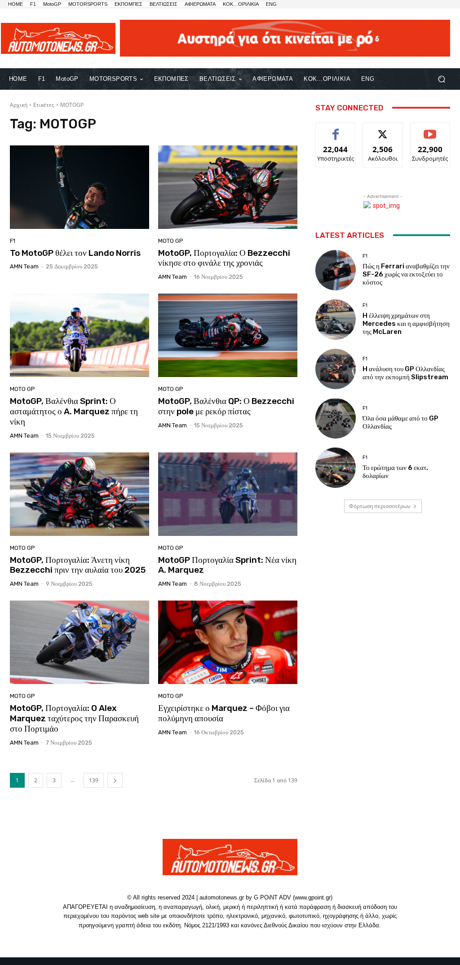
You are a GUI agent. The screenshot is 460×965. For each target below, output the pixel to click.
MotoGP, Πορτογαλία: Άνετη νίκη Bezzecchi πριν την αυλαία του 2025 (78, 565)
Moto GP (170, 241)
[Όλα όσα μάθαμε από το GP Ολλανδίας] (335, 418)
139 (93, 780)
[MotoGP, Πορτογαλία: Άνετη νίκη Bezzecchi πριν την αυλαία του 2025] (79, 494)
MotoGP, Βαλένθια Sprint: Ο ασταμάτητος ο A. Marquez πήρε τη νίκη (74, 411)
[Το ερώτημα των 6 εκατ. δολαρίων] (335, 467)
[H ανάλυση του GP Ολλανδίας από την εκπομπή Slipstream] (335, 369)
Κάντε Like (335, 129)
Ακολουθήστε (383, 129)
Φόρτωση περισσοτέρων (380, 506)
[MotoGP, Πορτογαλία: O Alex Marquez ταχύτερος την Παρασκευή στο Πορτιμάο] (79, 642)
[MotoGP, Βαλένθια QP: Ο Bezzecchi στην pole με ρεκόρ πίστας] (227, 335)
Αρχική (18, 105)
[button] (441, 78)
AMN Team (24, 266)
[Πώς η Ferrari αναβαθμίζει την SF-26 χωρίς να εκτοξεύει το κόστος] (335, 270)
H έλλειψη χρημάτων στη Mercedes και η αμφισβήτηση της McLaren (406, 323)
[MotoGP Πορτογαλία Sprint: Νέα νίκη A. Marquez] (227, 494)
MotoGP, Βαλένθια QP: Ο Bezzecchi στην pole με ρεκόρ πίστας (226, 406)
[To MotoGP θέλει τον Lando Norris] (79, 187)
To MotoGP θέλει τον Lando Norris (75, 253)
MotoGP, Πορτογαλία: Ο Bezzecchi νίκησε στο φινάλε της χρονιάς (224, 258)
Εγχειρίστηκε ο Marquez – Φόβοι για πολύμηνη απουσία (224, 713)
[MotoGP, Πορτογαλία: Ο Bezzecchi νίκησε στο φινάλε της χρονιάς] (227, 187)
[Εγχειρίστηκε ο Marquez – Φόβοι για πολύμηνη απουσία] (227, 642)
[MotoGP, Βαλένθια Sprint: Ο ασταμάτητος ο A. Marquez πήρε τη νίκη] (79, 335)
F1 (12, 241)
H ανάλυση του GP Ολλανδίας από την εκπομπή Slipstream (405, 373)
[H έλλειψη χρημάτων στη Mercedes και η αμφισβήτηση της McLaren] (335, 319)
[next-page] (115, 780)
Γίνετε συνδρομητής (430, 133)
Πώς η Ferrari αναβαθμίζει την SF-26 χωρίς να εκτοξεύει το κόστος (406, 274)
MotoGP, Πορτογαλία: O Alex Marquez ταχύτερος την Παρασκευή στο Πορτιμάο (74, 718)
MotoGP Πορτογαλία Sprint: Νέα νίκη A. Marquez (227, 565)
